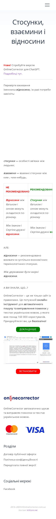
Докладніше (28, 329)
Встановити (28, 371)
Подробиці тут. (13, 73)
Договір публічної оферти (20, 454)
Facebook (9, 489)
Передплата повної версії (20, 465)
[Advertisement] (28, 127)
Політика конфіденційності (21, 459)
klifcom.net (32, 510)
